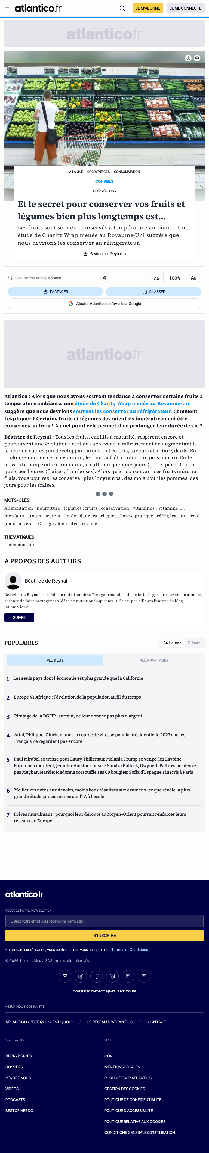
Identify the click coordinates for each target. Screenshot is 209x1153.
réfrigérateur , (173, 516)
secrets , (54, 516)
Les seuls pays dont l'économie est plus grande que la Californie (78, 678)
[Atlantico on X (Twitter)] (81, 976)
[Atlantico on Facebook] (96, 976)
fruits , (93, 508)
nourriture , (50, 508)
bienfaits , (15, 516)
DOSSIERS (14, 1067)
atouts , (36, 516)
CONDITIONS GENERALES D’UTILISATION (139, 1132)
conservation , (117, 508)
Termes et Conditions (129, 949)
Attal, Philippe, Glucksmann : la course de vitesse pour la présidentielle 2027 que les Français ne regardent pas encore (99, 738)
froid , (195, 516)
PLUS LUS (55, 660)
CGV (108, 1056)
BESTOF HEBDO (19, 1110)
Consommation (127, 172)
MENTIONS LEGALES (122, 1067)
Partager (59, 291)
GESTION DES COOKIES (124, 1088)
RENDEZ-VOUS (18, 1077)
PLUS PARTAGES (154, 660)
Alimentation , (20, 508)
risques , (110, 516)
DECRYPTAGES (18, 1056)
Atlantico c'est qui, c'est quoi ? (39, 1021)
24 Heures (172, 642)
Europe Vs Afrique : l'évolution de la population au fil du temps (77, 697)
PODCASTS (15, 1099)
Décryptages (98, 172)
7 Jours (194, 642)
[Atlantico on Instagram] (128, 976)
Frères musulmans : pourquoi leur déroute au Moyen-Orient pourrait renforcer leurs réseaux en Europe (100, 817)
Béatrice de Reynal (106, 253)
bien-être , (69, 524)
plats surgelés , (21, 524)
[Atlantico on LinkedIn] (112, 976)
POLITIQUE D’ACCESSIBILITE (128, 1110)
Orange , (47, 524)
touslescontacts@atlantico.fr (104, 991)
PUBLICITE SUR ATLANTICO (128, 1077)
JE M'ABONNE (148, 8)
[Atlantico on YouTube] (144, 976)
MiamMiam (16, 607)
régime (89, 524)
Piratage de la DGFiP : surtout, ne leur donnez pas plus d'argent (78, 716)
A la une (76, 172)
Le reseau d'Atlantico (110, 1021)
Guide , (72, 516)
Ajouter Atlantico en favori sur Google (108, 303)
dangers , (90, 516)
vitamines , (145, 508)
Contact (157, 1021)
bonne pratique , (138, 516)
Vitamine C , (171, 508)
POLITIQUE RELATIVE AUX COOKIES (134, 1121)
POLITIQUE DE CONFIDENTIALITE (132, 1099)
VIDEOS (12, 1088)
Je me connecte (185, 8)
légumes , (74, 508)
